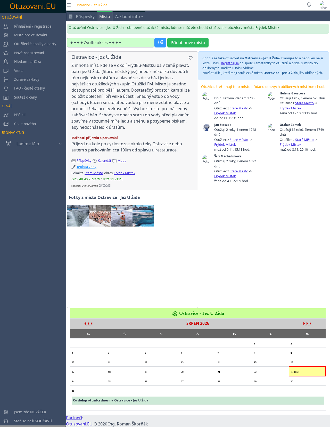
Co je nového (25, 123)
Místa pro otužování (30, 35)
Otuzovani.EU (79, 424)
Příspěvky (85, 16)
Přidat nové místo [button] (188, 42)
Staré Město (94, 173)
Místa (104, 16)
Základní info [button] (127, 16)
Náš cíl (20, 114)
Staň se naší (33, 420)
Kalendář (104, 160)
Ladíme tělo (27, 144)
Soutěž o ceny (25, 97)
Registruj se (230, 63)
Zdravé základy (26, 79)
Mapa (122, 160)
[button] (324, 5)
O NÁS (7, 105)
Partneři (74, 418)
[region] (33, 219)
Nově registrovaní (29, 52)
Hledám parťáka (27, 61)
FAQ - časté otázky (29, 88)
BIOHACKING (13, 132)
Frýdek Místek (124, 173)
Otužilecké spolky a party (35, 43)
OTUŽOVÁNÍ (12, 17)
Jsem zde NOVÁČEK (30, 411)
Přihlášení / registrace (33, 26)
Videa (18, 70)
